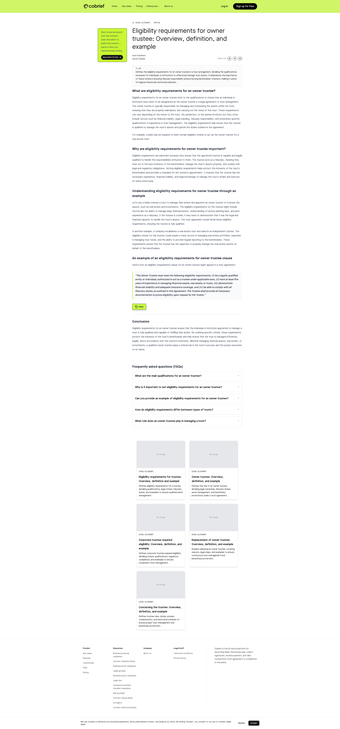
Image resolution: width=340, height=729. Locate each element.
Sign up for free (245, 6)
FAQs (85, 668)
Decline (241, 723)
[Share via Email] (240, 58)
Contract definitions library (124, 708)
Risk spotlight (119, 693)
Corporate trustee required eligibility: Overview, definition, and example (160, 544)
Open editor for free (110, 57)
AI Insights (117, 703)
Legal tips (117, 680)
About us (147, 653)
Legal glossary (142, 23)
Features (87, 658)
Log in (224, 6)
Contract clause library (123, 698)
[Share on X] (229, 58)
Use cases (87, 653)
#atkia (157, 23)
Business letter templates (124, 666)
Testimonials (88, 663)
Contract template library (124, 661)
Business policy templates (124, 676)
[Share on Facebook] (235, 58)
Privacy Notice (180, 658)
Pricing (86, 672)
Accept (254, 723)
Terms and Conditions (183, 653)
